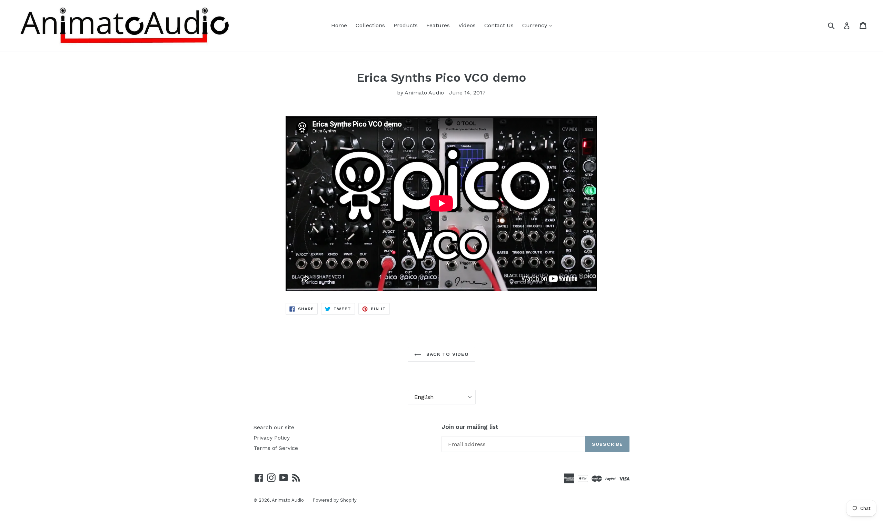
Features (438, 25)
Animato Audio (288, 500)
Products (406, 25)
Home (339, 25)
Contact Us (499, 25)
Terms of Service (276, 448)
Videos (467, 25)
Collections (370, 25)
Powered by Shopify (334, 500)
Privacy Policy (272, 437)
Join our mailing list (470, 426)
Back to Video (447, 354)
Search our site (274, 427)
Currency (535, 25)
